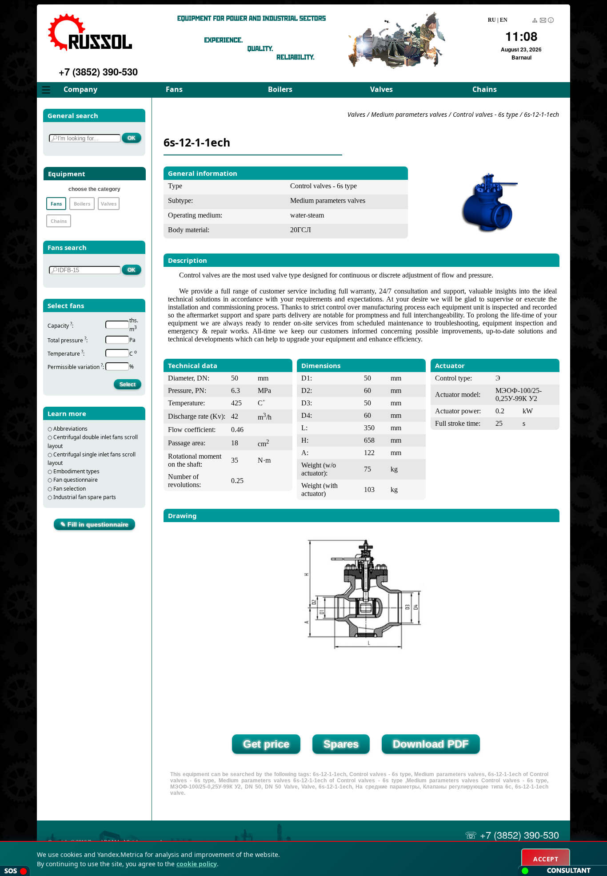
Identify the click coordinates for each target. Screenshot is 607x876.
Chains (484, 89)
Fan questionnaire (75, 480)
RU (492, 20)
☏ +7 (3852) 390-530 (512, 834)
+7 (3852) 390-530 (98, 71)
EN (503, 20)
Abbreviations (70, 428)
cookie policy (196, 864)
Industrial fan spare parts (84, 497)
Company (80, 89)
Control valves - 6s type (485, 114)
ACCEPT (545, 859)
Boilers (280, 89)
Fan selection (69, 488)
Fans (174, 89)
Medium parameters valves (410, 114)
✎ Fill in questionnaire (94, 524)
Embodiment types (76, 471)
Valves (381, 89)
